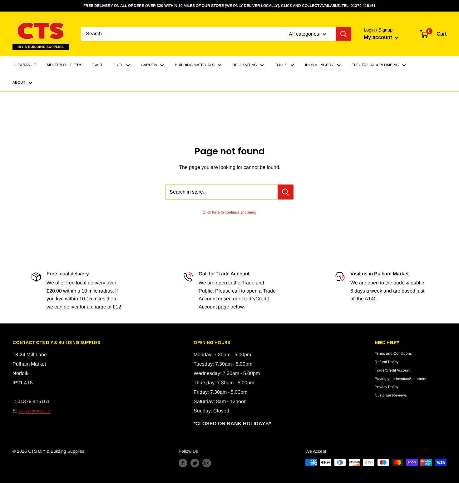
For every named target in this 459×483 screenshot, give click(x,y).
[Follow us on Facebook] (183, 463)
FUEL (118, 65)
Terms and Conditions (393, 353)
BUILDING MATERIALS (195, 65)
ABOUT (18, 83)
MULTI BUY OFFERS (64, 65)
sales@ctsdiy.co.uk (34, 411)
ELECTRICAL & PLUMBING (375, 65)
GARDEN (149, 65)
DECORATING (244, 65)
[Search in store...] (286, 192)
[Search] (343, 34)
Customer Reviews (391, 395)
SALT (97, 65)
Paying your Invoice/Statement (400, 379)
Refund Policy (386, 362)
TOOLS (281, 65)
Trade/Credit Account (392, 370)
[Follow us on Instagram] (206, 463)
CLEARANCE (24, 65)
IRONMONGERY (319, 65)
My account (378, 37)
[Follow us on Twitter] (194, 463)
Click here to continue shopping (229, 212)
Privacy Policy (386, 387)
